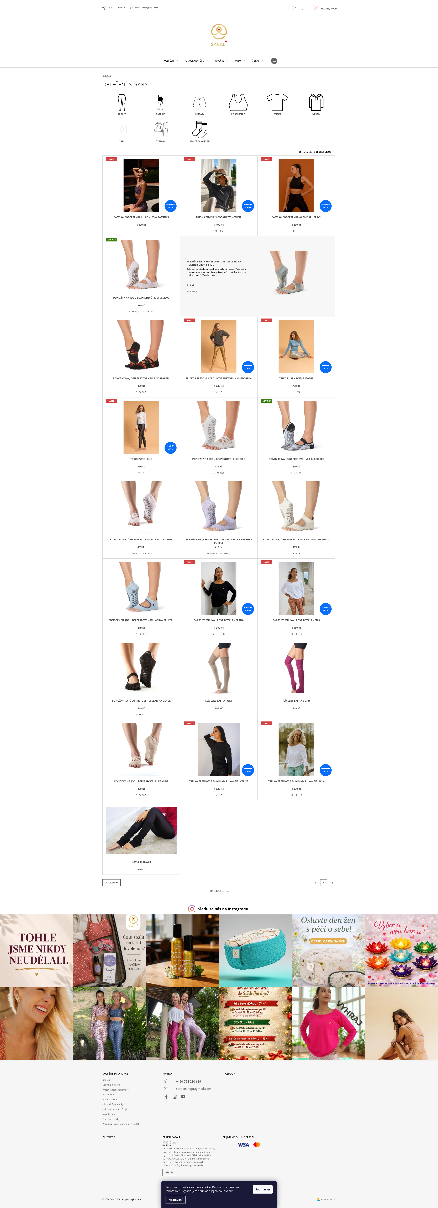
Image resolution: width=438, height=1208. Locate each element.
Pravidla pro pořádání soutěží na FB (120, 1123)
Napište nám (108, 1114)
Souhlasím (262, 1189)
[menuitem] (171, 61)
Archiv (169, 1172)
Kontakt (106, 1079)
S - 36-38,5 (134, 311)
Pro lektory (108, 1094)
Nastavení (175, 1200)
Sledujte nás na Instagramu (224, 908)
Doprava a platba (111, 1084)
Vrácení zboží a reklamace (115, 1089)
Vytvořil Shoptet (328, 1199)
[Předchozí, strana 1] (323, 882)
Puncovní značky (111, 1119)
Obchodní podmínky (113, 1104)
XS (221, 231)
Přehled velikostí (110, 1099)
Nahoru (113, 882)
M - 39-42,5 (148, 311)
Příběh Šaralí (169, 1143)
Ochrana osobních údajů (115, 1109)
